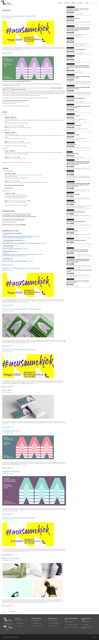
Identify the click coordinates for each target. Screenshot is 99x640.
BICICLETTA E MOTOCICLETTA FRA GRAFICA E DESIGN (14, 261)
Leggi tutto (23, 49)
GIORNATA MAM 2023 (11, 431)
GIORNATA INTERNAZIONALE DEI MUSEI (19, 350)
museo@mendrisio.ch (37, 623)
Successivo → (13, 611)
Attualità (8, 53)
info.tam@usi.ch (85, 624)
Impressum (95, 637)
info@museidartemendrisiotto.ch (18, 101)
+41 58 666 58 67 (85, 622)
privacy (17, 637)
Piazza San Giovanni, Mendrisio (14, 125)
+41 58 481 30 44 (52, 620)
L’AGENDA (73, 2)
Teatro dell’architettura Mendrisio (86, 627)
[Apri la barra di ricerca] (96, 3)
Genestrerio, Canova (12, 180)
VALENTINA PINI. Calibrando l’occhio (10, 255)
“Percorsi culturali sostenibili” (22, 90)
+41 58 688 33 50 (36, 620)
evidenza (5, 53)
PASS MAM (6, 390)
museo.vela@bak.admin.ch (54, 623)
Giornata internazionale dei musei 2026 (18, 16)
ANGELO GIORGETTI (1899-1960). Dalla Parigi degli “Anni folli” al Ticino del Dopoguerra (21, 243)
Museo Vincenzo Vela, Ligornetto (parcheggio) (17, 200)
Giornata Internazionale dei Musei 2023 (18, 518)
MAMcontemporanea (10, 558)
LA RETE (60, 2)
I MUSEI (86, 2)
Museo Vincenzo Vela (53, 625)
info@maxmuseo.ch (20, 623)
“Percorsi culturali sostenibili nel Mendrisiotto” (22, 309)
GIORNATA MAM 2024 (11, 471)
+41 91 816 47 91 (69, 622)
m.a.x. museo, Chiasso (12, 156)
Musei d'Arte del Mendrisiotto (9, 52)
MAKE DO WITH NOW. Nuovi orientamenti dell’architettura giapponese (17, 236)
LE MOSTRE (66, 2)
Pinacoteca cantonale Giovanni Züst (71, 627)
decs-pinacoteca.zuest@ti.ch (72, 624)
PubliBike (16, 145)
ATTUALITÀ (80, 2)
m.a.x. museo (18, 625)
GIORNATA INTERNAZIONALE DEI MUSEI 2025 (21, 268)
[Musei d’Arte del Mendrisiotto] (6, 2)
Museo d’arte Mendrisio (37, 625)
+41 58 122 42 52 (19, 620)
